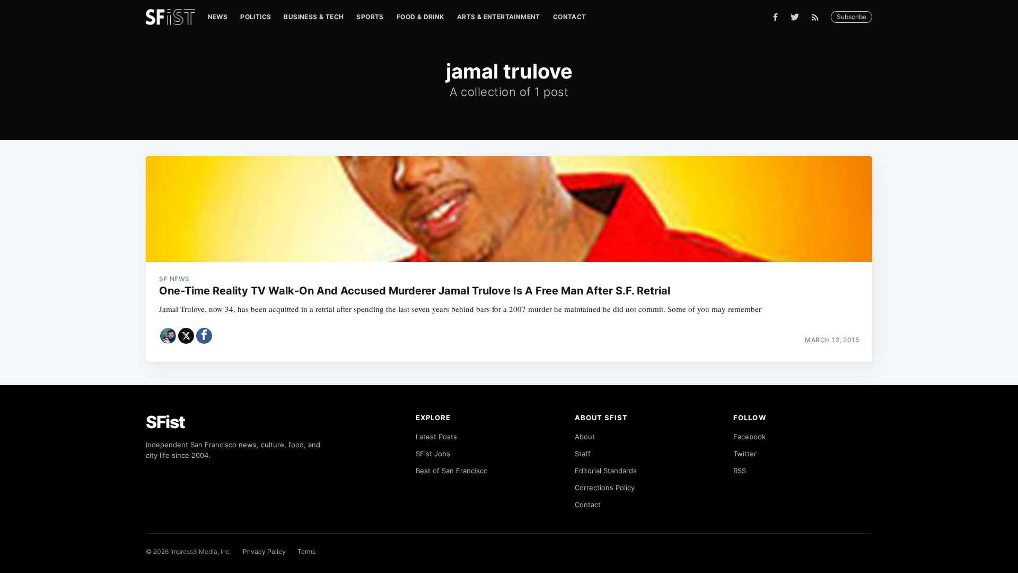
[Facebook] (775, 17)
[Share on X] (186, 336)
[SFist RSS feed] (818, 17)
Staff (583, 453)
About (585, 436)
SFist (165, 422)
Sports (369, 17)
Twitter (745, 453)
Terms (306, 551)
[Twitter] (795, 17)
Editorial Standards (606, 470)
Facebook (749, 436)
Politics (255, 17)
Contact (569, 17)
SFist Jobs (433, 453)
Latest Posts (436, 436)
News (218, 17)
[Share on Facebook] (204, 336)
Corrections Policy (605, 487)
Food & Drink (420, 17)
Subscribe (851, 17)
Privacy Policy (264, 551)
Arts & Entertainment (498, 17)
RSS (739, 470)
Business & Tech (314, 17)
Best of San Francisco (452, 470)
